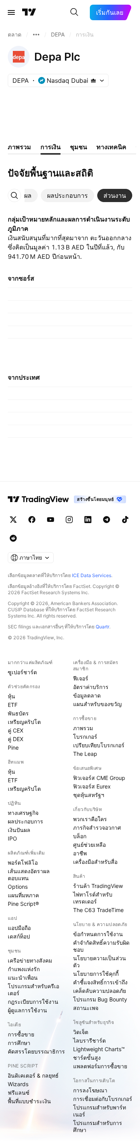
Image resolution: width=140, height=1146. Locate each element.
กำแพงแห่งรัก (24, 969)
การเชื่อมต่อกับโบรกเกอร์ (102, 1098)
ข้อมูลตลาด (87, 695)
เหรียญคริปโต (24, 722)
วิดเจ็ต (80, 1032)
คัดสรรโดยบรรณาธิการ (36, 1051)
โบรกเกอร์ (85, 736)
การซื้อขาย (21, 1034)
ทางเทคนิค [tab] (111, 147)
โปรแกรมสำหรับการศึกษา (97, 1126)
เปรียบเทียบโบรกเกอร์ (98, 745)
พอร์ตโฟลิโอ (23, 862)
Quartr (102, 627)
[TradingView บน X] (13, 519)
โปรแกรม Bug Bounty (100, 999)
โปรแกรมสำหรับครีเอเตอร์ (33, 989)
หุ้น (11, 696)
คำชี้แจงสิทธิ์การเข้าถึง (100, 982)
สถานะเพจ (85, 1008)
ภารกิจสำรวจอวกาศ (97, 827)
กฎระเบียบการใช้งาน (33, 1001)
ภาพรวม (83, 728)
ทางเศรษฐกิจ (23, 812)
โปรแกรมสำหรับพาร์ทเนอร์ (99, 1111)
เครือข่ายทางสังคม (30, 960)
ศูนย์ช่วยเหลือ (89, 844)
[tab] (67, 195)
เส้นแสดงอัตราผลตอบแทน (29, 874)
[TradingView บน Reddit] (13, 538)
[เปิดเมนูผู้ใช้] (11, 12)
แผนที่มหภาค (23, 895)
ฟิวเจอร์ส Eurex (92, 786)
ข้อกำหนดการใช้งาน (98, 934)
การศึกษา (19, 1043)
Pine (13, 747)
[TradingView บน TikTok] (125, 519)
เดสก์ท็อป (19, 936)
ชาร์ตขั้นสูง (87, 1057)
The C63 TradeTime (98, 910)
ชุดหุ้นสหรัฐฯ (88, 795)
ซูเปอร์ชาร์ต (22, 672)
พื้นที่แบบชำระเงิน (29, 1101)
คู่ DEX (15, 739)
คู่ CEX (15, 730)
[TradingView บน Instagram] (69, 519)
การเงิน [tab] (50, 147)
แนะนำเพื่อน (23, 977)
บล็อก (79, 836)
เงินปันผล (19, 830)
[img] (93, 80)
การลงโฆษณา (90, 1090)
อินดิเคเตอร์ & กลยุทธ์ (33, 1075)
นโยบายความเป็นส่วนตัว (99, 961)
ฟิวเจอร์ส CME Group (99, 777)
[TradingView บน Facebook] (31, 519)
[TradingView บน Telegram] (106, 519)
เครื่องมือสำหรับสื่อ (95, 861)
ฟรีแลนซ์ (19, 1092)
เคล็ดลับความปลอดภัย (99, 990)
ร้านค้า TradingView (98, 886)
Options (18, 886)
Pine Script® (23, 903)
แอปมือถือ (19, 927)
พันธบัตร (18, 713)
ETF (13, 704)
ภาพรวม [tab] (19, 147)
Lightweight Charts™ (99, 1049)
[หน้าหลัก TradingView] (29, 12)
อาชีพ (80, 853)
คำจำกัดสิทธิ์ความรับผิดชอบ (101, 946)
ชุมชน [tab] (78, 147)
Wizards (18, 1084)
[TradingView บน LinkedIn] (87, 519)
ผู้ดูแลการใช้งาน (27, 1010)
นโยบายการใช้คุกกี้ (96, 973)
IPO (12, 838)
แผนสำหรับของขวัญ (97, 704)
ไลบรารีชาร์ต (89, 1040)
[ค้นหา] (74, 12)
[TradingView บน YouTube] (50, 519)
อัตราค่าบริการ (90, 687)
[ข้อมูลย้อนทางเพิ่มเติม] (36, 34)
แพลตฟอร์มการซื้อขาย (100, 1066)
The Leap (85, 753)
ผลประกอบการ (25, 821)
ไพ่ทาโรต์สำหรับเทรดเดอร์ (92, 898)
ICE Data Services (91, 575)
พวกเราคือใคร (90, 819)
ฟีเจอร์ (80, 678)
